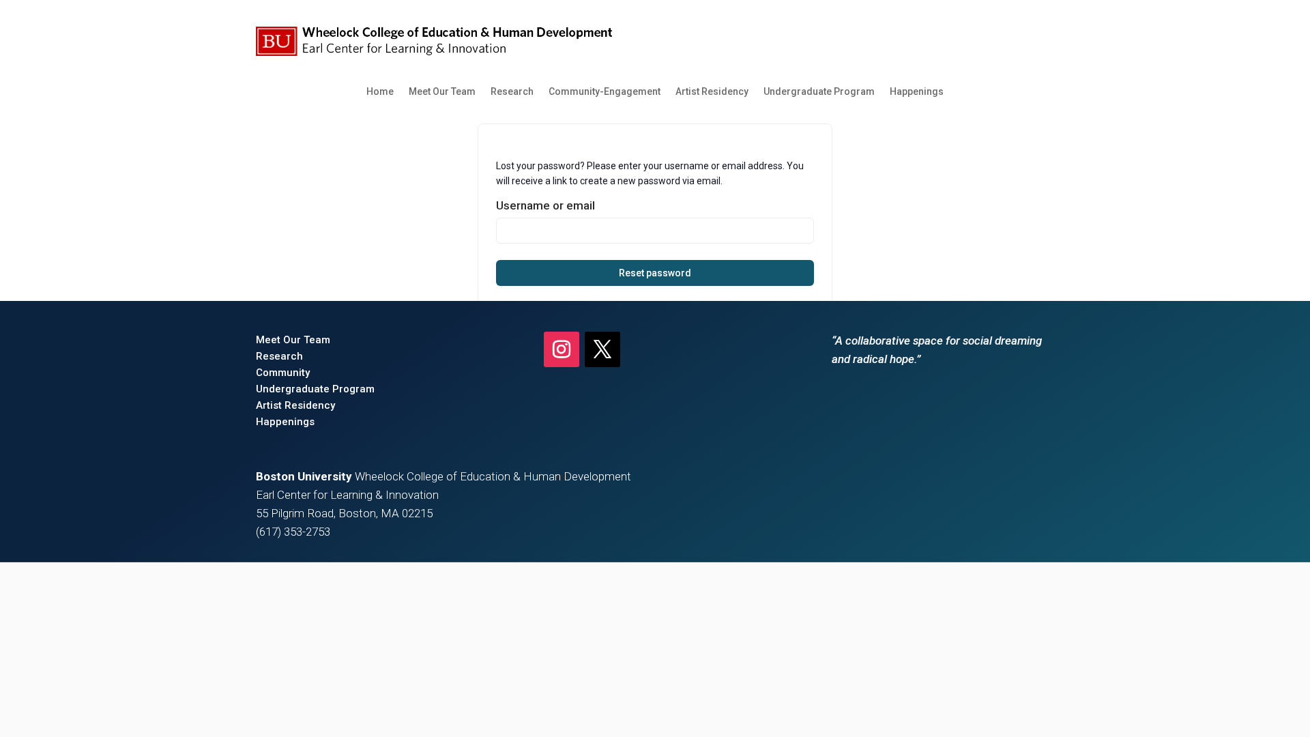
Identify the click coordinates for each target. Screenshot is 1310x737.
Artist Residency (711, 91)
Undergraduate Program (819, 91)
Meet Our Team (442, 91)
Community (283, 372)
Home (380, 91)
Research (512, 91)
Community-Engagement (604, 91)
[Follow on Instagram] (561, 349)
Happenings (917, 91)
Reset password (655, 273)
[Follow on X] (602, 349)
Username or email (545, 205)
